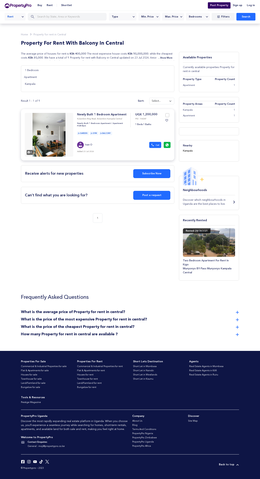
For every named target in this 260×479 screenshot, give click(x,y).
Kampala (30, 84)
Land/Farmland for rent (89, 383)
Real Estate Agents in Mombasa (206, 366)
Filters (225, 16)
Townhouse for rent (87, 379)
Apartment (30, 77)
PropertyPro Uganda (143, 442)
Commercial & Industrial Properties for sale (44, 366)
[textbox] (122, 17)
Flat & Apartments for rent (91, 371)
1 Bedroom (32, 70)
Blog (134, 425)
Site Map (193, 421)
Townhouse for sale (31, 379)
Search (246, 16)
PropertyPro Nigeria (142, 433)
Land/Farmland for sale (33, 383)
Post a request (151, 195)
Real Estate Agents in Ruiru (203, 375)
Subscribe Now (151, 173)
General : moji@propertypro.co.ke (46, 446)
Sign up (237, 5)
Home (24, 34)
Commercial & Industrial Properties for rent (100, 366)
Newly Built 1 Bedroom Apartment (102, 114)
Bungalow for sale (30, 387)
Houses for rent (85, 375)
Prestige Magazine (31, 402)
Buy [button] (39, 5)
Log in (251, 5)
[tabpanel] (49, 135)
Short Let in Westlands (145, 375)
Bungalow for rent (86, 387)
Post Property (219, 5)
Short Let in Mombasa (145, 366)
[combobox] (15, 17)
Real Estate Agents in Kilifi (203, 371)
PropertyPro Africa (141, 446)
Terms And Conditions (144, 429)
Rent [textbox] (10, 16)
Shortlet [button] (66, 5)
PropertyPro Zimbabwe (144, 438)
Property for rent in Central (49, 34)
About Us (137, 421)
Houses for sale (29, 375)
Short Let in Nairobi (143, 371)
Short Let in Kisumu (143, 379)
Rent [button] (50, 5)
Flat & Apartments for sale (35, 371)
